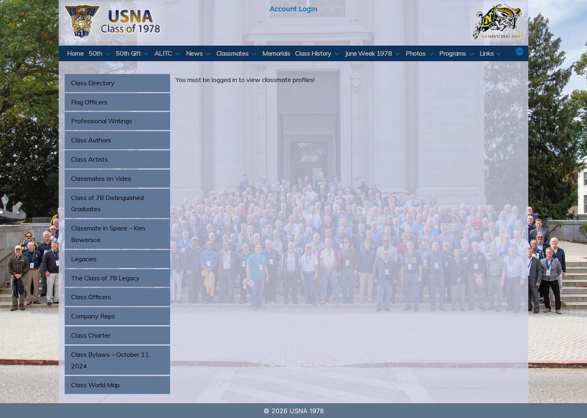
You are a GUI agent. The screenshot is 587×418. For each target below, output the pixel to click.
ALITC (163, 53)
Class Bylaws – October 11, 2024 (110, 360)
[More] (519, 52)
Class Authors (91, 140)
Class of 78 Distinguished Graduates (107, 203)
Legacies (84, 259)
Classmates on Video (101, 178)
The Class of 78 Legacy (105, 278)
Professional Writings (101, 121)
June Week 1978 (368, 53)
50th (95, 53)
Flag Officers (89, 102)
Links (487, 53)
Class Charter (90, 335)
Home (75, 53)
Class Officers (91, 297)
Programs (452, 53)
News (194, 53)
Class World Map (95, 385)
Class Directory (93, 83)
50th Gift (128, 53)
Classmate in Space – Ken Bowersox (108, 234)
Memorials (276, 53)
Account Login (293, 8)
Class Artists (89, 159)
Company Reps (93, 316)
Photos (416, 53)
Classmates (232, 53)
